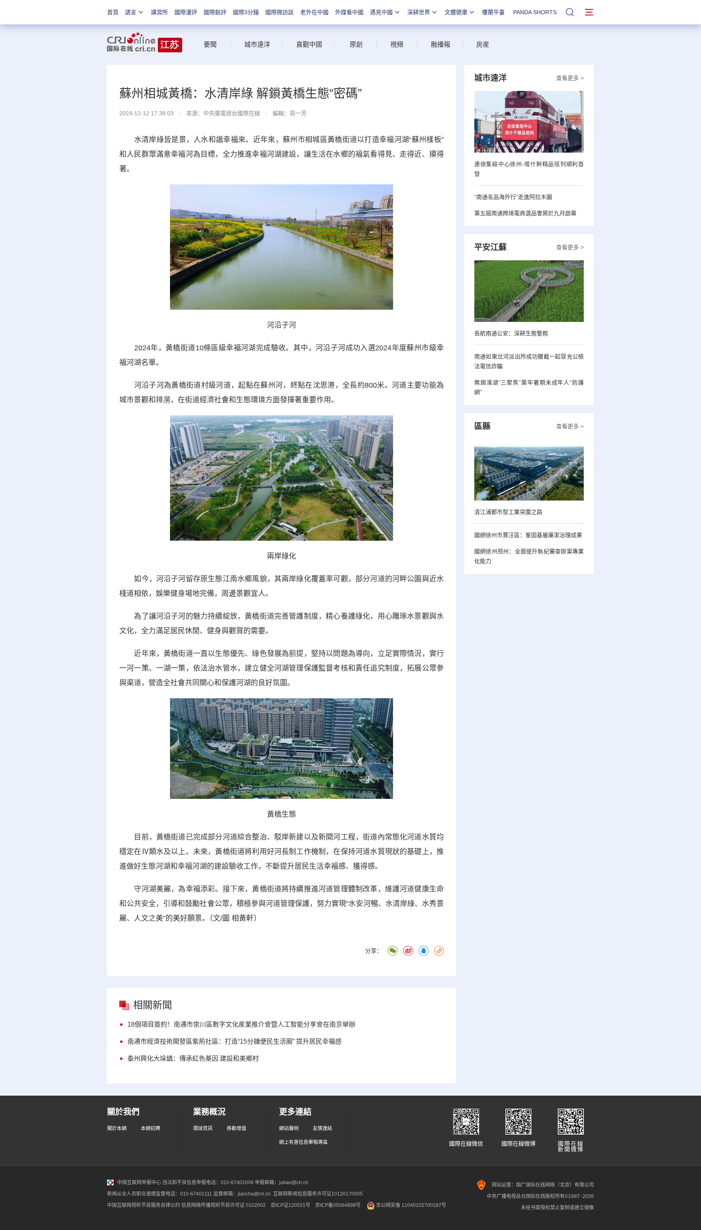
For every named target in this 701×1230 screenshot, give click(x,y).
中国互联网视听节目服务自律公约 (143, 1205)
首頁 (112, 12)
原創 (356, 44)
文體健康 (456, 12)
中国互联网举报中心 (139, 1182)
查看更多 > (570, 78)
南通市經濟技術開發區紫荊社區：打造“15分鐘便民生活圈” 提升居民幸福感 (234, 1041)
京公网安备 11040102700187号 (410, 1205)
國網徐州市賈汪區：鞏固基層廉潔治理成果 (528, 535)
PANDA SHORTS (535, 12)
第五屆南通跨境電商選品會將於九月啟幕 (525, 213)
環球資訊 (203, 1128)
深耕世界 (418, 12)
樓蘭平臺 (493, 12)
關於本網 (117, 1128)
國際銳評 (215, 12)
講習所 (159, 12)
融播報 (440, 44)
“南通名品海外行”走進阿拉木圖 (513, 197)
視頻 (396, 44)
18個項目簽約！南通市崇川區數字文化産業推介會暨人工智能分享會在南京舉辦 (241, 1024)
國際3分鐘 (246, 12)
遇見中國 (381, 12)
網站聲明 (289, 1128)
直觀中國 (309, 44)
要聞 (210, 44)
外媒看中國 (349, 12)
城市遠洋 (254, 44)
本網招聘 (150, 1128)
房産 (482, 44)
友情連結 (322, 1128)
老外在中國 (314, 12)
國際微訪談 (279, 12)
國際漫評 (185, 12)
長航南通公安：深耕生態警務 (511, 333)
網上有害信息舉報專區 (303, 1142)
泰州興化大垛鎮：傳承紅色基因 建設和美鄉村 (193, 1058)
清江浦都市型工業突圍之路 (508, 512)
